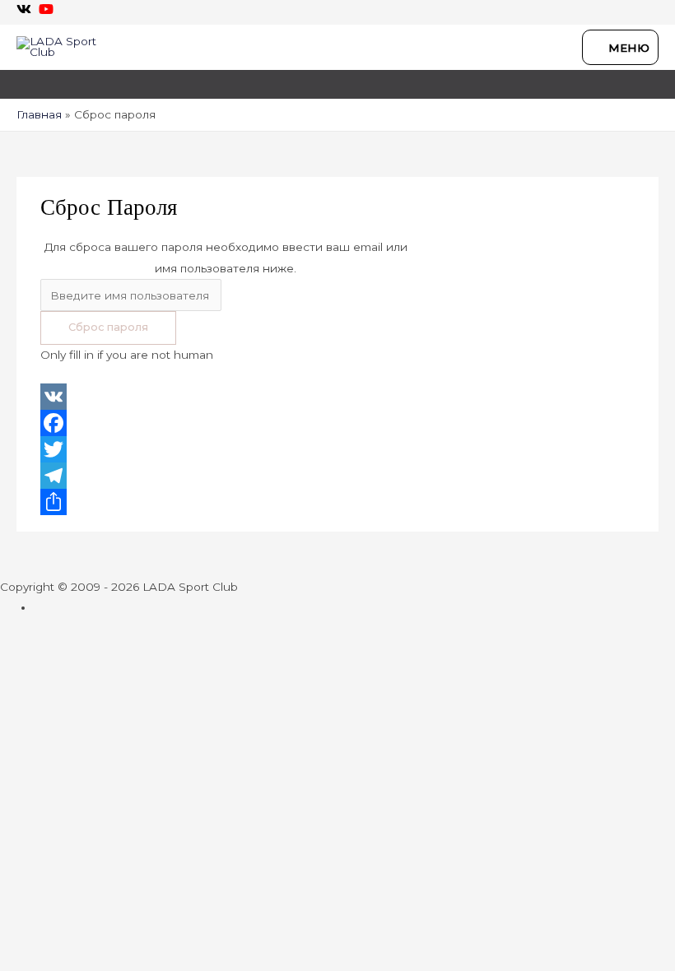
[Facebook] (337, 423)
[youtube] (48, 9)
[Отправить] (337, 502)
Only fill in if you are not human (126, 354)
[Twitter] (337, 449)
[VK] (337, 396)
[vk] (25, 9)
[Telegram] (337, 475)
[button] (22, 78)
